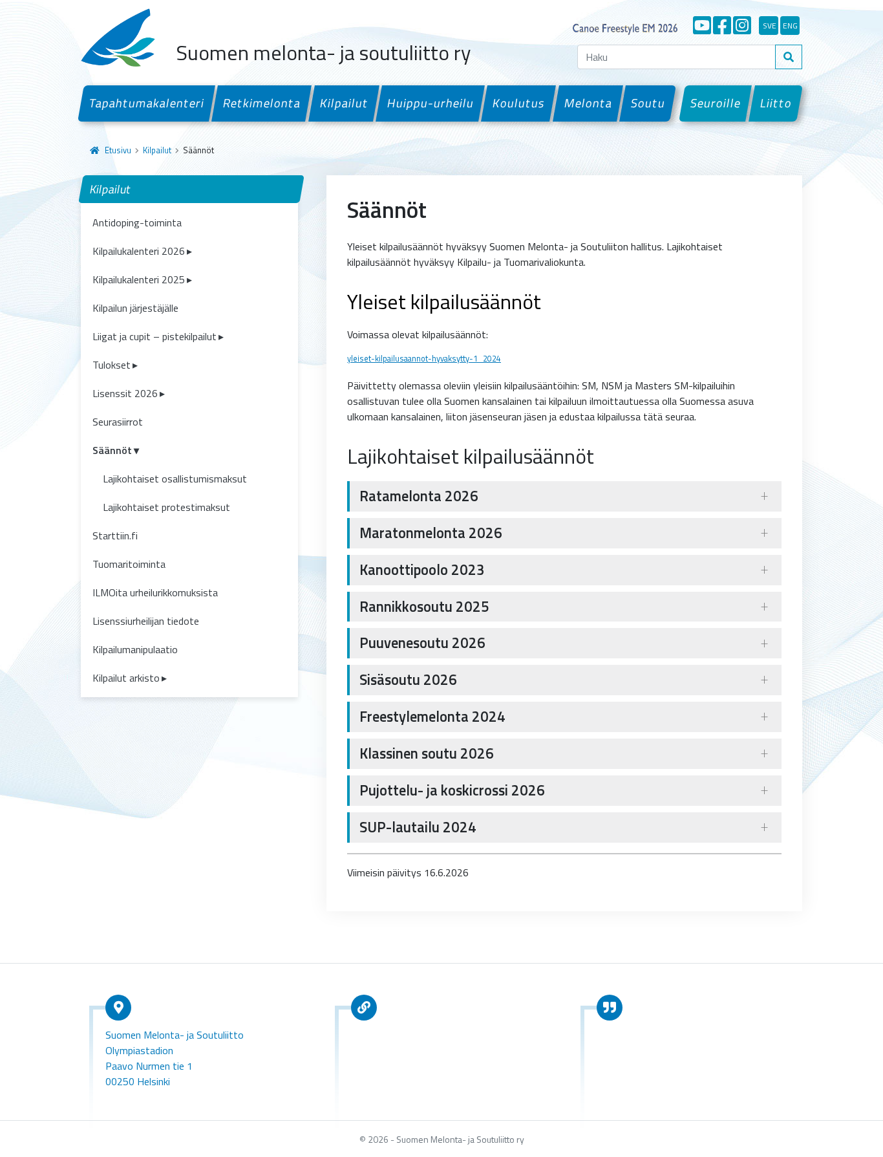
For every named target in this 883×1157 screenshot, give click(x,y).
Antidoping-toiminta (137, 222)
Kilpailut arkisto (126, 678)
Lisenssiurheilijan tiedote (145, 621)
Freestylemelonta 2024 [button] (432, 717)
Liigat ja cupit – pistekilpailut (154, 336)
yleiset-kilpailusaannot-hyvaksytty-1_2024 (424, 358)
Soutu (647, 103)
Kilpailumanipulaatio (135, 649)
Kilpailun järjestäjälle (135, 308)
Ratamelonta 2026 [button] (418, 496)
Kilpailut (344, 103)
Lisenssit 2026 (125, 393)
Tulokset (111, 365)
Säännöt (112, 450)
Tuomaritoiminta (128, 564)
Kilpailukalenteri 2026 (138, 251)
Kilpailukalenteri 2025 (138, 279)
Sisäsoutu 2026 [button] (408, 680)
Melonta (587, 103)
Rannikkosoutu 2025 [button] (424, 607)
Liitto (775, 103)
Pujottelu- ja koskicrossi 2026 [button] (452, 790)
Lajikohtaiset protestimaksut (166, 507)
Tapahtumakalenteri (146, 103)
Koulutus (519, 103)
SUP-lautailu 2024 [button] (417, 827)
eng (790, 25)
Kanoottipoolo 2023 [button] (422, 570)
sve (769, 25)
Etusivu (118, 150)
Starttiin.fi (115, 535)
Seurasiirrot (117, 421)
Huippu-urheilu (430, 103)
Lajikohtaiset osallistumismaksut (175, 478)
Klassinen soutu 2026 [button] (426, 753)
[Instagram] (742, 25)
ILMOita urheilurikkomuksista (155, 592)
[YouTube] (702, 25)
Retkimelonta (262, 103)
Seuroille (716, 103)
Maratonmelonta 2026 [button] (430, 533)
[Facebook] (722, 25)
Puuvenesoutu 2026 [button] (422, 643)
